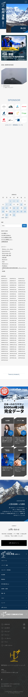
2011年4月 (20, 322)
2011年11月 (12, 318)
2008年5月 (12, 349)
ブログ (2, 598)
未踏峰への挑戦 (4, 588)
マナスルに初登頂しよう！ (6, 239)
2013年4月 (20, 305)
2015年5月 (12, 287)
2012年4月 (20, 313)
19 (25, 208)
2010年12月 (3, 327)
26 (25, 211)
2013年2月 (12, 307)
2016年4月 (20, 278)
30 (14, 215)
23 (14, 211)
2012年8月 (12, 311)
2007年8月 (12, 355)
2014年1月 (20, 298)
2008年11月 (12, 344)
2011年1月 (20, 324)
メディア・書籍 (4, 565)
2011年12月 (3, 318)
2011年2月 (12, 324)
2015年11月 (12, 282)
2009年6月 (3, 340)
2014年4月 (20, 296)
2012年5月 (12, 313)
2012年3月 (3, 316)
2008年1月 (20, 351)
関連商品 (3, 579)
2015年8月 (12, 285)
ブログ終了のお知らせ (6, 235)
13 (3, 208)
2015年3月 (3, 289)
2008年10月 (20, 344)
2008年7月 (20, 347)
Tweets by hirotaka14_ (14, 374)
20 (3, 211)
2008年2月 (12, 351)
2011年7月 (20, 320)
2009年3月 (3, 342)
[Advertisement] (14, 147)
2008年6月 (3, 349)
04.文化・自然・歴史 (6, 255)
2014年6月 (3, 296)
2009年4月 (20, 340)
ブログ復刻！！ (4, 233)
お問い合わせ (4, 607)
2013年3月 (3, 307)
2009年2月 (12, 342)
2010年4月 (20, 331)
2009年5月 (12, 340)
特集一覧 (3, 593)
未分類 (3, 271)
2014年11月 (12, 291)
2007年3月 (3, 360)
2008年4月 (20, 349)
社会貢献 (3, 574)
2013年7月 (20, 302)
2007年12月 (3, 353)
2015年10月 (20, 282)
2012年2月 (12, 316)
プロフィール (4, 560)
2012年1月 (20, 316)
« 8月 (2, 217)
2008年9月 (3, 347)
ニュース (3, 602)
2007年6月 (3, 358)
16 (14, 208)
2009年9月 (3, 338)
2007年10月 (20, 353)
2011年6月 (3, 322)
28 (6, 215)
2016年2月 (12, 280)
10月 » (6, 217)
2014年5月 (12, 296)
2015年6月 (3, 287)
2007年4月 (20, 358)
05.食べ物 (4, 257)
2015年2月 (12, 289)
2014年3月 (3, 298)
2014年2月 (12, 298)
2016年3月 (3, 280)
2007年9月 (3, 355)
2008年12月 (3, 344)
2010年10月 (20, 327)
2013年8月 (12, 302)
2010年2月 (12, 333)
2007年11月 (12, 353)
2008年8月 (12, 347)
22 (10, 211)
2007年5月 (12, 358)
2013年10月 (20, 300)
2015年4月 (20, 287)
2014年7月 (20, 294)
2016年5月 (12, 278)
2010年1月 (20, 333)
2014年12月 (3, 291)
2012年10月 (20, 309)
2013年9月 (3, 302)
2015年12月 (3, 282)
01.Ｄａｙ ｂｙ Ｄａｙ (7, 249)
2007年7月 (20, 355)
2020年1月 (3, 278)
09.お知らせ (4, 265)
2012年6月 (3, 313)
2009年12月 (3, 335)
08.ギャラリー (5, 263)
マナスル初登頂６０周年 (6, 237)
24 (17, 211)
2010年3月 (3, 333)
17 (17, 208)
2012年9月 (3, 311)
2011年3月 (3, 324)
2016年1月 (20, 280)
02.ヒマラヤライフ (6, 251)
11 (21, 204)
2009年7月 (20, 338)
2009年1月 (20, 342)
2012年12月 (3, 309)
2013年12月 (3, 300)
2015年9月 (3, 285)
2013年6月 (3, 305)
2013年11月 (12, 300)
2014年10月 (20, 291)
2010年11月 (12, 327)
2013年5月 (12, 305)
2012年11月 (12, 309)
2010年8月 (12, 329)
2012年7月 (20, 311)
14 (6, 208)
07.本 (3, 261)
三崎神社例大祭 (4, 241)
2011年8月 (12, 320)
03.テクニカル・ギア (6, 253)
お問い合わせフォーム (14, 543)
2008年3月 (3, 351)
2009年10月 (20, 335)
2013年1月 (20, 307)
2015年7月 (20, 285)
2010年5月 (12, 331)
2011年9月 (3, 320)
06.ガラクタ (4, 259)
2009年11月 (12, 335)
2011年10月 (20, 318)
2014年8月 (12, 294)
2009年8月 (12, 338)
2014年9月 (3, 294)
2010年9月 (3, 329)
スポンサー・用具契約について (14, 125)
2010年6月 (3, 331)
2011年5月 (12, 322)
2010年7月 (20, 329)
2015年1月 (20, 289)
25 (21, 211)
